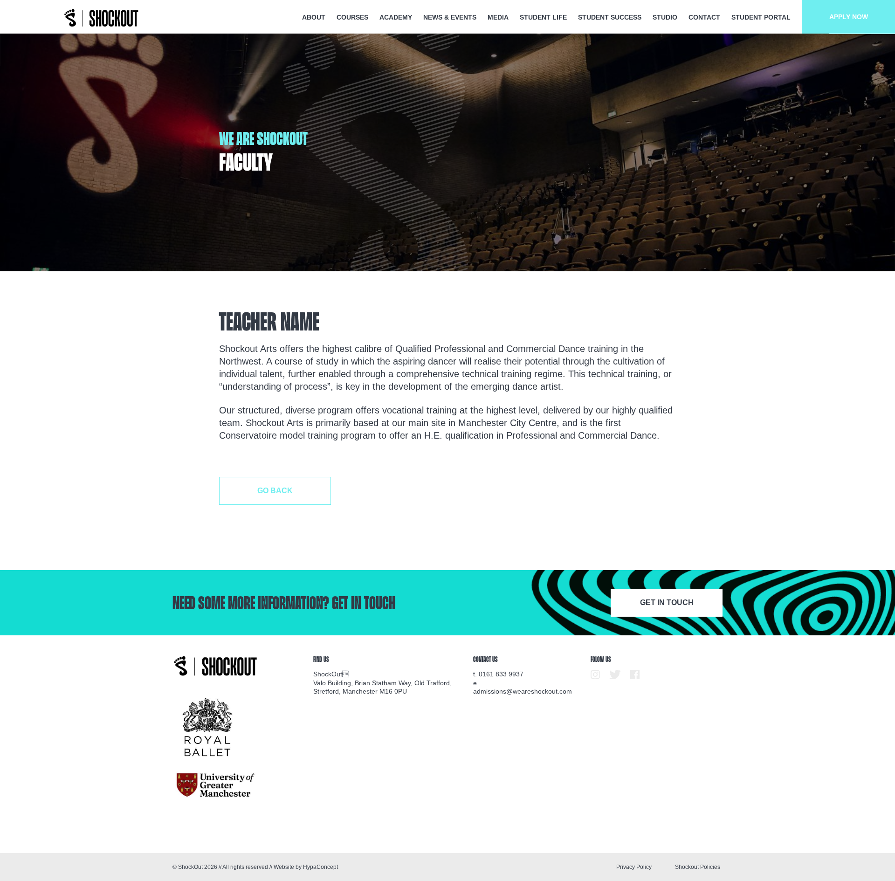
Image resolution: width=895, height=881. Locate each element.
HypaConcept (320, 867)
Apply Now (848, 17)
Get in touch (667, 602)
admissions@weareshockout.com (522, 691)
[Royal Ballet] (207, 727)
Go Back (275, 491)
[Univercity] (216, 785)
